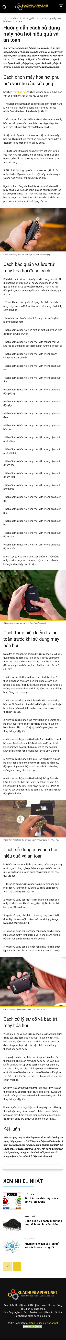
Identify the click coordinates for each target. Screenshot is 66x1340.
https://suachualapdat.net (43, 1322)
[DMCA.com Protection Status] (33, 1327)
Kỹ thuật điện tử (12, 18)
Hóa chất (31, 1217)
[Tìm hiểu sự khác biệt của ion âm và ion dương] (12, 1201)
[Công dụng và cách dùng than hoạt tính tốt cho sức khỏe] (12, 1223)
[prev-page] (7, 1266)
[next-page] (17, 1266)
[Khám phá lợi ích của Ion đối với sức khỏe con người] (12, 1246)
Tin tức (29, 1194)
